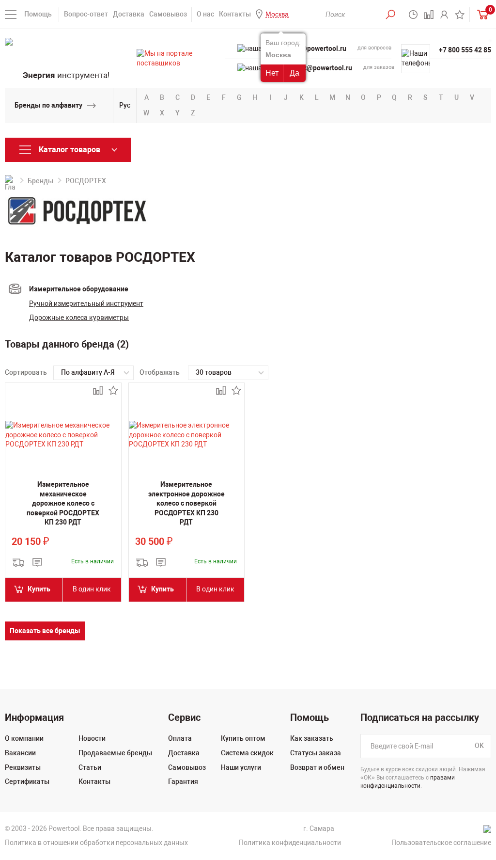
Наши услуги (241, 767)
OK (479, 746)
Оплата (180, 738)
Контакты (235, 14)
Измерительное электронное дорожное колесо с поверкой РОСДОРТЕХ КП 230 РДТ (186, 503)
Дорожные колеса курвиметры (79, 317)
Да (294, 73)
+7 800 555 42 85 (465, 50)
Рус (124, 105)
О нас (205, 14)
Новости (92, 738)
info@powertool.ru (317, 48)
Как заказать (311, 738)
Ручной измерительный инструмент (86, 303)
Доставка (128, 14)
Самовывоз (168, 14)
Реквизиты (23, 767)
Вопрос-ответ (86, 14)
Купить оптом (243, 738)
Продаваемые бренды (115, 753)
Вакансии (20, 753)
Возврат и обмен (317, 767)
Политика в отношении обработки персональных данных (96, 842)
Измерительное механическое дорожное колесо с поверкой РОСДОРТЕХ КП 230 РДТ (63, 503)
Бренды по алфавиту (48, 105)
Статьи (89, 767)
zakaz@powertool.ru (320, 68)
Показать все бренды (45, 631)
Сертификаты (27, 781)
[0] (480, 14)
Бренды (40, 181)
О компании (24, 738)
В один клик (92, 589)
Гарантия (183, 781)
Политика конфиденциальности (290, 842)
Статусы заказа (315, 753)
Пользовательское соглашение (441, 842)
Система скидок (247, 753)
